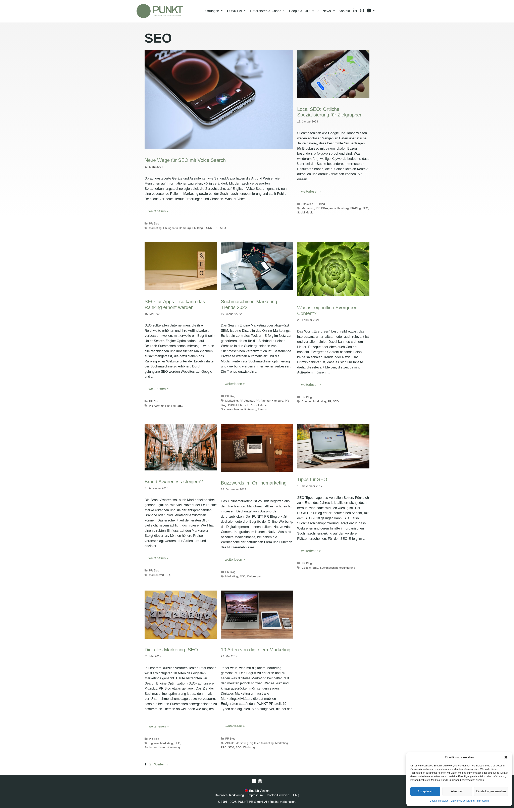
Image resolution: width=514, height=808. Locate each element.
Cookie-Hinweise (439, 800)
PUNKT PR (211, 228)
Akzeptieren (425, 791)
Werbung (249, 747)
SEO (223, 228)
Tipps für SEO (312, 479)
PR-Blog (197, 228)
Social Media (305, 212)
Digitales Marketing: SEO (171, 649)
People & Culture (301, 11)
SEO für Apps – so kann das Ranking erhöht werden (175, 304)
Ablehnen (457, 791)
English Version (258, 790)
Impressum (483, 800)
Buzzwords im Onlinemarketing (254, 483)
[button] (506, 757)
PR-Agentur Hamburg (177, 228)
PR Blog (154, 223)
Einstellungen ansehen (491, 791)
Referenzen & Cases (265, 11)
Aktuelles (307, 203)
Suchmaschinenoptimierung (238, 409)
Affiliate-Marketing (236, 743)
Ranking (170, 405)
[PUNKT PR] (160, 11)
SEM (231, 747)
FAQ (296, 795)
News (326, 11)
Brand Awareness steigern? (174, 481)
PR (318, 208)
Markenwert (156, 574)
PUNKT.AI (234, 11)
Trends (262, 409)
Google (306, 567)
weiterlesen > (159, 211)
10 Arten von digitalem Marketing (255, 649)
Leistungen (211, 11)
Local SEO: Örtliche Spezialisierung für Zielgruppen (329, 112)
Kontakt (344, 11)
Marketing (155, 228)
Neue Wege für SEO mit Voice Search (185, 160)
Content (307, 401)
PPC (223, 747)
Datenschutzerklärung (463, 800)
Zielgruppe (254, 576)
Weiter (161, 764)
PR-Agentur (156, 405)
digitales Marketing (161, 743)
